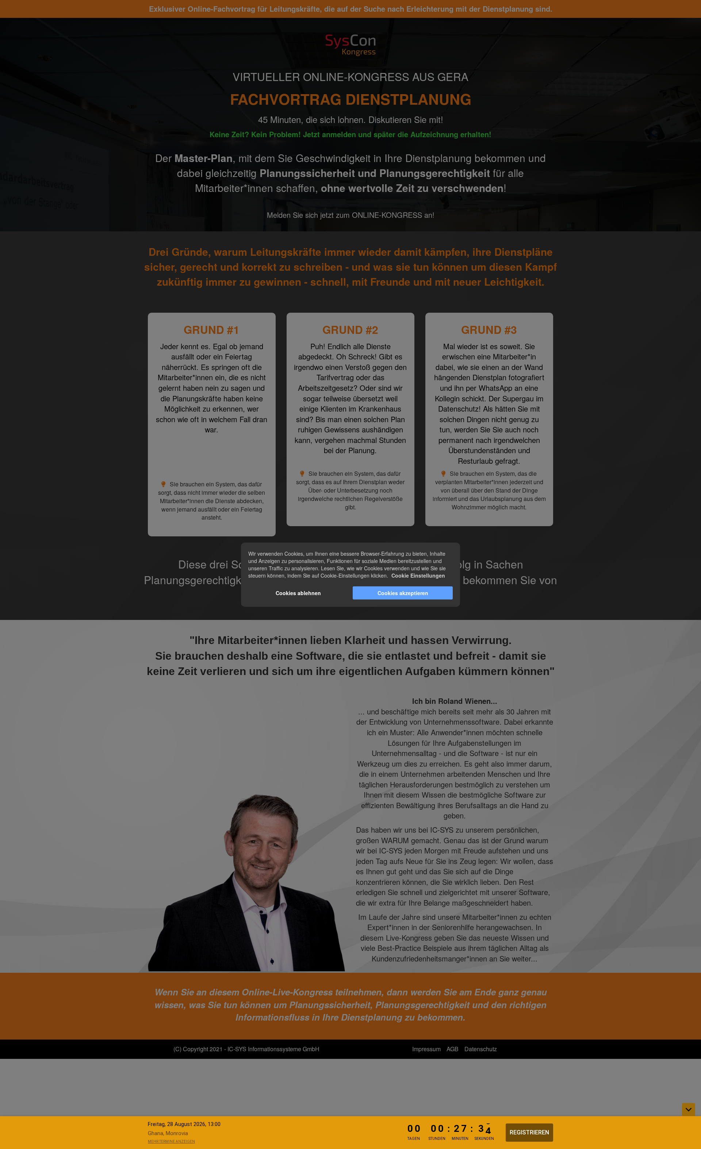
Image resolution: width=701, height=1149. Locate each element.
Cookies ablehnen (298, 593)
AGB (453, 1049)
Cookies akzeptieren (403, 593)
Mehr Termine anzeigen (171, 1142)
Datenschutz (480, 1049)
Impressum (426, 1049)
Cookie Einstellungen (418, 575)
